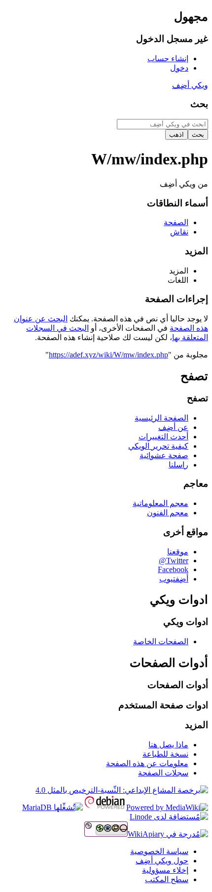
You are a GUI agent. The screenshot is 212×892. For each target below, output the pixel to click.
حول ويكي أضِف (162, 860)
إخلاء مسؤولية (165, 870)
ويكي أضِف (190, 85)
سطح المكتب (166, 879)
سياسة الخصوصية (159, 851)
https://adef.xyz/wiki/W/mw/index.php (108, 354)
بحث (199, 104)
